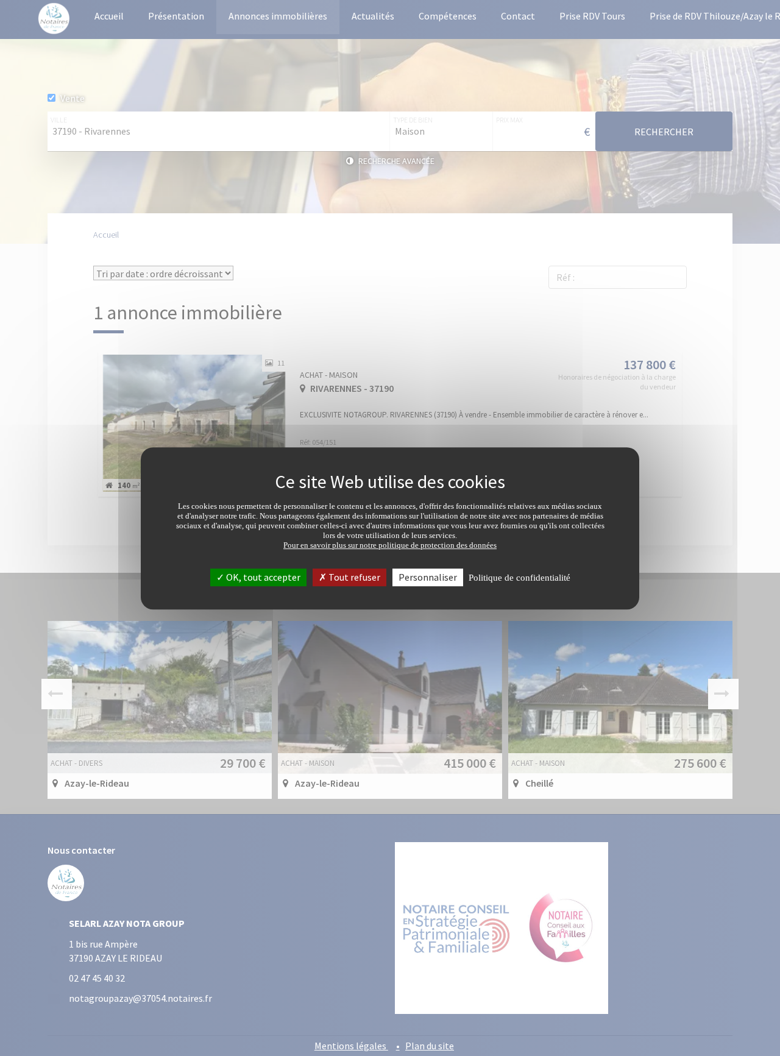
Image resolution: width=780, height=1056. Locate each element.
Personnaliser (428, 576)
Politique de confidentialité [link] (519, 577)
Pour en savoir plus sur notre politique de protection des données (390, 544)
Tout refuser (353, 576)
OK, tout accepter (262, 576)
